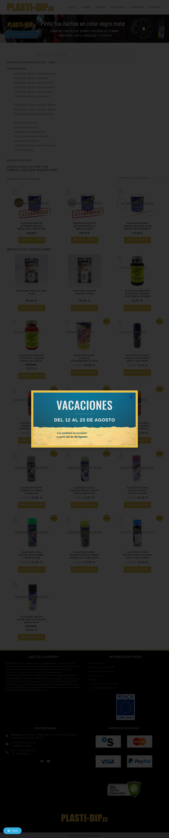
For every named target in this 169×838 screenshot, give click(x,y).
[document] (84, 419)
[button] (131, 397)
